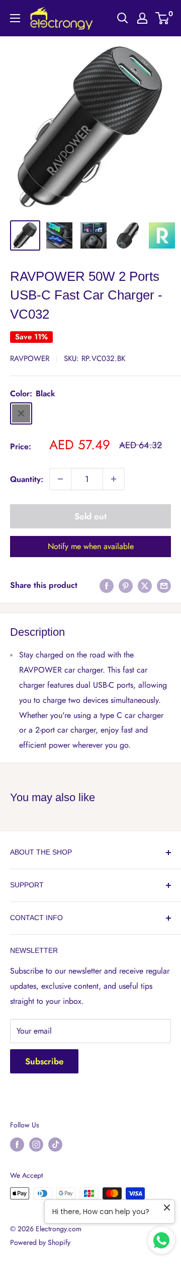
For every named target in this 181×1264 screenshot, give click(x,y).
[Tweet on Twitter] (145, 584)
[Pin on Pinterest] (126, 584)
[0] (162, 18)
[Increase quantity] (113, 479)
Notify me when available (91, 546)
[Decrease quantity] (60, 479)
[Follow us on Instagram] (36, 1144)
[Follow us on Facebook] (17, 1144)
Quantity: (26, 479)
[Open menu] (15, 18)
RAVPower (29, 358)
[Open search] (122, 18)
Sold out (90, 516)
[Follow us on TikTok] (55, 1144)
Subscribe (44, 1061)
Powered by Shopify (40, 1242)
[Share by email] (164, 584)
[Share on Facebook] (107, 584)
